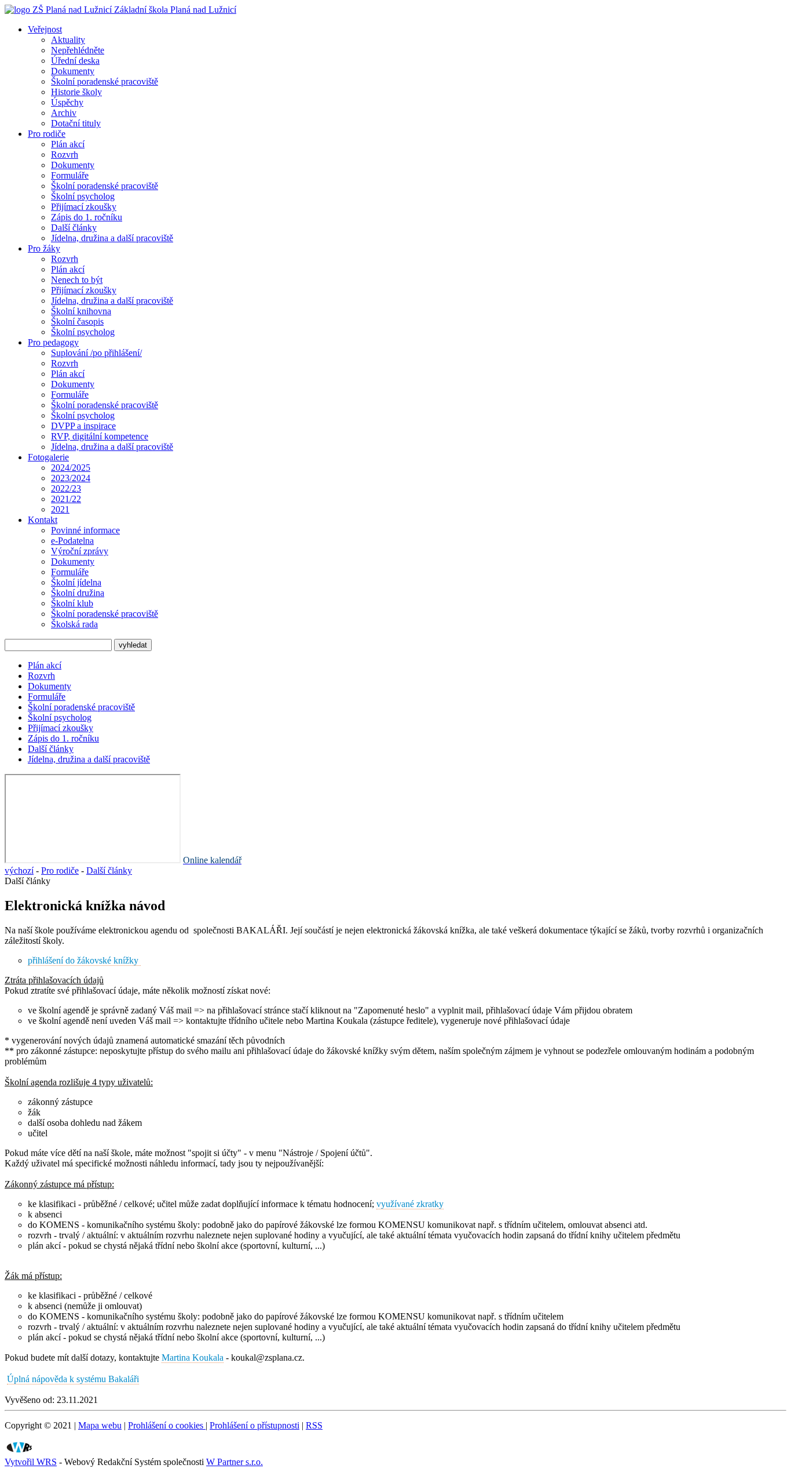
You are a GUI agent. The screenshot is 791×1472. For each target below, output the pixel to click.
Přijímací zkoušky (83, 207)
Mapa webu (100, 1425)
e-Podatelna (72, 541)
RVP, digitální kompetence (99, 436)
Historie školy (76, 92)
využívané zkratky (410, 1204)
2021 (60, 509)
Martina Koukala (193, 1357)
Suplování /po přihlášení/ (96, 353)
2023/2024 (70, 478)
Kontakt (42, 520)
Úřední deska (75, 61)
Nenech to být (76, 280)
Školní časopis (77, 321)
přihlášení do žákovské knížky (84, 960)
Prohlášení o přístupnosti (254, 1425)
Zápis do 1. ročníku (86, 217)
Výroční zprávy (79, 551)
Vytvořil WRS (31, 1462)
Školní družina (77, 593)
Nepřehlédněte (77, 50)
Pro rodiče (46, 134)
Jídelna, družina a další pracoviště (112, 238)
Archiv (63, 113)
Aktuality (68, 40)
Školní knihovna (81, 311)
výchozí (19, 870)
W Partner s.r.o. (234, 1462)
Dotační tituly (76, 123)
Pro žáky (44, 248)
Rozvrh (64, 154)
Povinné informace (85, 530)
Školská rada (74, 624)
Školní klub (72, 603)
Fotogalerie (48, 457)
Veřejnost (45, 29)
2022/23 (66, 488)
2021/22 (66, 499)
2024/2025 (70, 468)
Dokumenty (72, 71)
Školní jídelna (76, 582)
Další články (74, 227)
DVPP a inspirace (83, 426)
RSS (314, 1425)
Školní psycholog (83, 196)
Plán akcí (68, 144)
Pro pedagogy (53, 342)
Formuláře (70, 175)
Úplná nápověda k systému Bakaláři (73, 1379)
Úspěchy (67, 102)
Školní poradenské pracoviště (104, 81)
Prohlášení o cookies (167, 1425)
